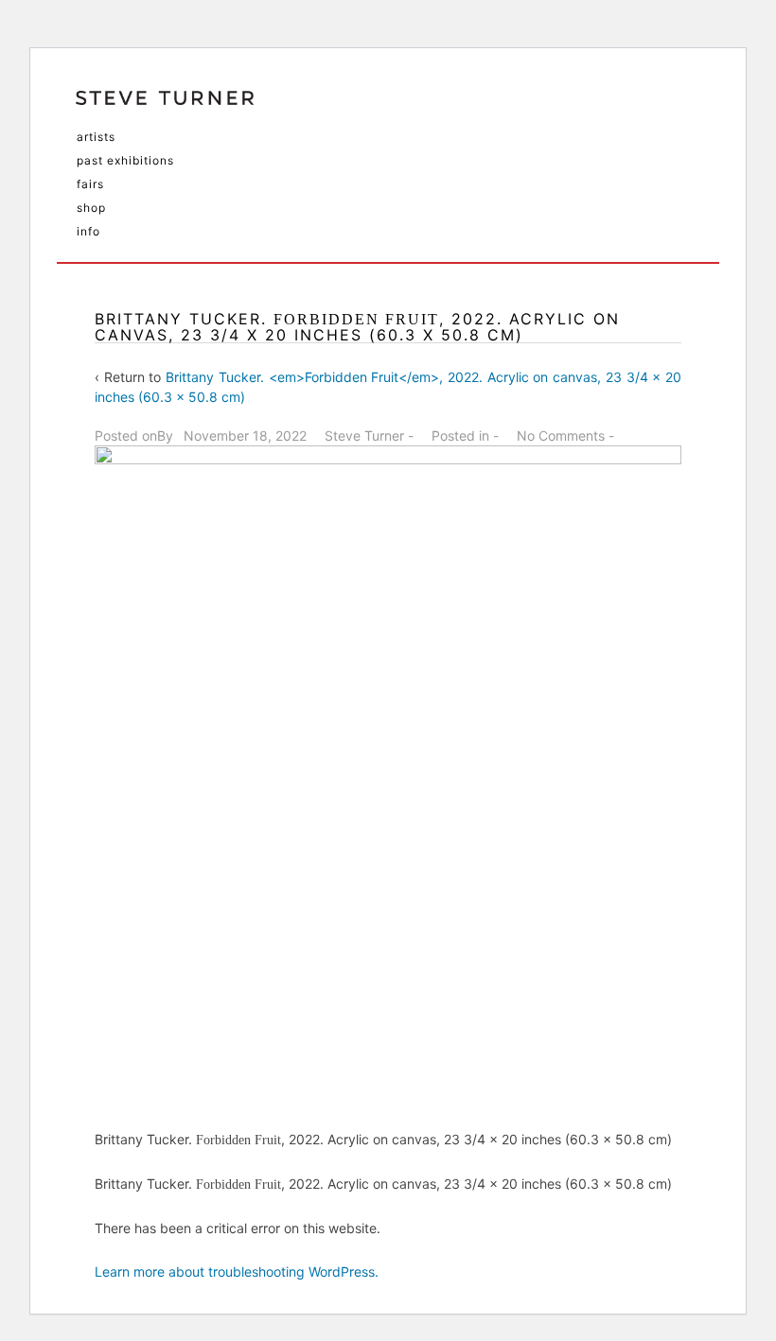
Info (88, 231)
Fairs (90, 184)
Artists (96, 137)
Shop (91, 207)
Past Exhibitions (125, 160)
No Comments (561, 435)
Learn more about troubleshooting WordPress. (237, 1271)
